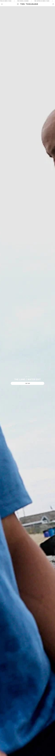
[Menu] (2, 4)
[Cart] (53, 4)
